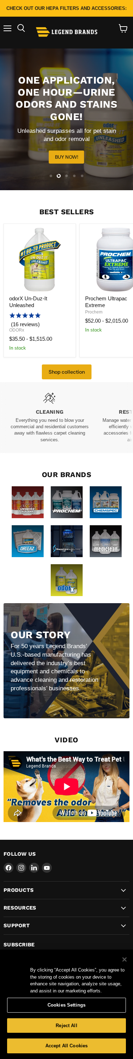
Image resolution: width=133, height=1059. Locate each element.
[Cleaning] (49, 417)
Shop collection (67, 372)
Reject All (66, 1025)
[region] (66, 1004)
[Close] (124, 959)
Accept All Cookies (66, 1045)
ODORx (16, 330)
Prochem (93, 312)
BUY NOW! (66, 157)
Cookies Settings (66, 1005)
